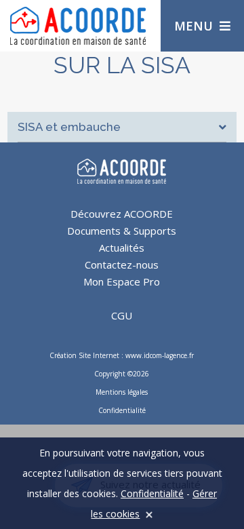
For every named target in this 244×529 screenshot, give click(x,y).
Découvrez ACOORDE (121, 213)
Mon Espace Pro (121, 281)
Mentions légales (122, 392)
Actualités (121, 247)
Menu (193, 26)
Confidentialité (122, 410)
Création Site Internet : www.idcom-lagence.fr (121, 355)
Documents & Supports (121, 230)
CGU (121, 315)
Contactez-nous (122, 264)
